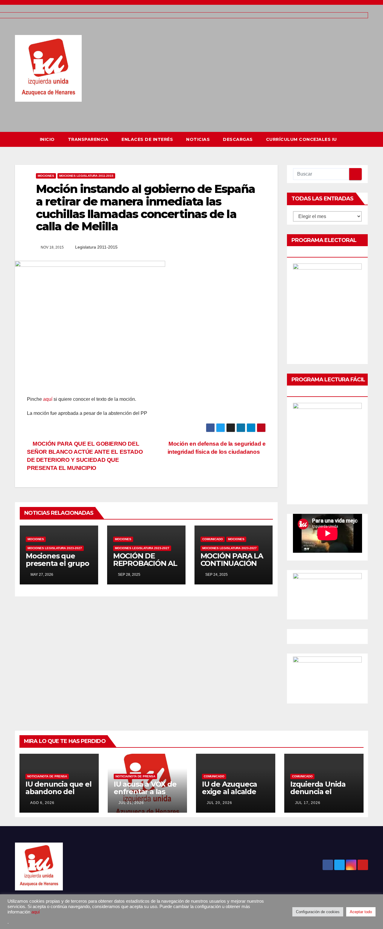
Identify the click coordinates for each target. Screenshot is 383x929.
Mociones (46, 175)
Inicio (47, 139)
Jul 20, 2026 (219, 803)
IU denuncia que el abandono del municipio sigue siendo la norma (58, 795)
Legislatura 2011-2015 (96, 247)
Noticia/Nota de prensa (47, 776)
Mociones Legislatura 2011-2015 (86, 175)
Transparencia (88, 139)
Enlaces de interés (147, 139)
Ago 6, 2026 (42, 803)
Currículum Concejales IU (301, 139)
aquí (47, 399)
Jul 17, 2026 (307, 803)
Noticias (198, 139)
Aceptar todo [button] (361, 912)
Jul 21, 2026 (131, 803)
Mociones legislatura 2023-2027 (55, 548)
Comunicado (212, 539)
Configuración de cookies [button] (318, 912)
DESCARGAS (238, 139)
